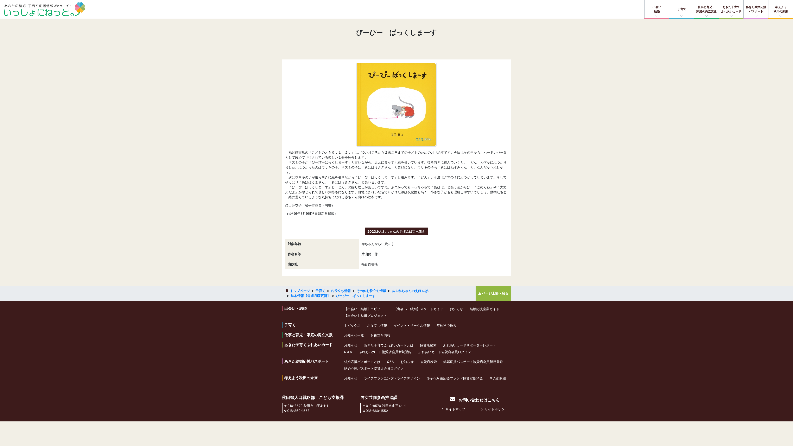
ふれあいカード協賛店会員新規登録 (385, 352)
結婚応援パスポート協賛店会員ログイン (374, 368)
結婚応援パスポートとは (362, 362)
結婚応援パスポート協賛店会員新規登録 (473, 362)
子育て (681, 9)
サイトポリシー (496, 409)
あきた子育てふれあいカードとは (388, 345)
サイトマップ (455, 409)
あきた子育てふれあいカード (731, 9)
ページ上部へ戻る (495, 293)
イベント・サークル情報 (412, 325)
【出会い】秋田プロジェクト (365, 315)
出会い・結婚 (295, 308)
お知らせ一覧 (354, 335)
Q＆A (348, 352)
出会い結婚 (657, 9)
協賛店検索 (428, 345)
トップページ (300, 291)
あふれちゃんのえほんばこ (411, 291)
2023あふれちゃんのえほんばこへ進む (396, 231)
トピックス (352, 325)
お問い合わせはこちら (479, 399)
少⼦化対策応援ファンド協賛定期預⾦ (455, 378)
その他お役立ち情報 (371, 291)
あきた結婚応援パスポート (756, 9)
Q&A (390, 362)
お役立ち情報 (341, 291)
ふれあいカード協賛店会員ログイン (444, 352)
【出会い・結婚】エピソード (365, 309)
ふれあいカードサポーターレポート (469, 345)
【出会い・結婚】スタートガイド (418, 309)
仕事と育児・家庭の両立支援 (706, 9)
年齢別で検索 (446, 325)
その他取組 (497, 378)
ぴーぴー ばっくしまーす (356, 296)
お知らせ (456, 309)
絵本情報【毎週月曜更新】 (310, 296)
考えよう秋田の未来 (781, 9)
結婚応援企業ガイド (484, 309)
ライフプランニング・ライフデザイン (392, 378)
